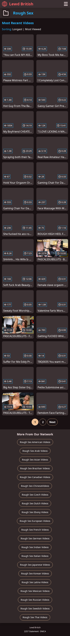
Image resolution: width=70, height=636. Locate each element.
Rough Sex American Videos (35, 442)
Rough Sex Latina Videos (35, 582)
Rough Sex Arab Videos (35, 450)
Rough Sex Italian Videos (35, 555)
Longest (17, 29)
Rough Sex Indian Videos (35, 547)
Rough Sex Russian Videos (35, 599)
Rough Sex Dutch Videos (35, 503)
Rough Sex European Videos (35, 520)
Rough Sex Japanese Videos (35, 564)
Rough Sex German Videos (35, 538)
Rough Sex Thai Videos (35, 617)
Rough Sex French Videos (35, 529)
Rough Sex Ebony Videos (35, 512)
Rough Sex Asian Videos (35, 459)
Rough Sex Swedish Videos (35, 608)
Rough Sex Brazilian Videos (35, 468)
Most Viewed (33, 29)
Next (52, 422)
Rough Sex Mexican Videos (35, 591)
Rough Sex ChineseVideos (35, 485)
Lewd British (21, 3)
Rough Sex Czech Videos (35, 494)
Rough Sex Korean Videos (35, 573)
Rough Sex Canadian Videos (35, 477)
